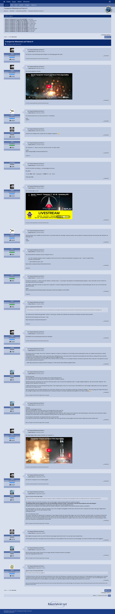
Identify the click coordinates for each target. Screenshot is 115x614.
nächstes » (108, 34)
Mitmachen (26, 1)
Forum (14, 1)
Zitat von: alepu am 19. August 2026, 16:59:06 (34, 570)
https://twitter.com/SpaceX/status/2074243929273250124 (38, 264)
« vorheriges (103, 34)
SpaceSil (12, 376)
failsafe (12, 347)
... (8, 36)
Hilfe (12, 5)
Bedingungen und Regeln (22, 611)
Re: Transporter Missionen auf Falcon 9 (36, 49)
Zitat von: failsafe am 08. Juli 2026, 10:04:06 (34, 496)
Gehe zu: (94, 595)
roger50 (12, 115)
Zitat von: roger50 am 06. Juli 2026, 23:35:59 (34, 306)
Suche (16, 5)
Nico (12, 141)
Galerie (19, 1)
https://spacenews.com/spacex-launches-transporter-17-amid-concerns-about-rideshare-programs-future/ (52, 362)
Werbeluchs (12, 612)
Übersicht (7, 5)
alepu (12, 133)
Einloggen (27, 5)
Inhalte (8, 1)
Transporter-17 (39, 174)
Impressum (30, 611)
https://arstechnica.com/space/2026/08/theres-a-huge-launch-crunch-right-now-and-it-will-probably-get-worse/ (49, 504)
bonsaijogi (12, 162)
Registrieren (33, 5)
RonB (12, 53)
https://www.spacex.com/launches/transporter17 (36, 319)
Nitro (12, 570)
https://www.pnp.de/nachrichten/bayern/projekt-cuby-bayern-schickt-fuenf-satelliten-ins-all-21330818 (47, 290)
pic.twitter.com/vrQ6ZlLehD (34, 259)
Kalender (21, 5)
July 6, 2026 (40, 261)
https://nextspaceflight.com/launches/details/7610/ (37, 151)
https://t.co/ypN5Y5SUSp (88, 258)
